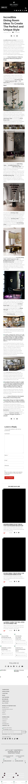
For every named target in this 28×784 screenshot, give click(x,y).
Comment (7, 433)
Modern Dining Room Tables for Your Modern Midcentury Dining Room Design (13, 58)
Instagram (12, 414)
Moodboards (5, 723)
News (3, 712)
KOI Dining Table (14, 212)
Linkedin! (5, 415)
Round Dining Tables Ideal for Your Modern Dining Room (14, 574)
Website (6, 465)
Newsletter (6, 410)
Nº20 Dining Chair (11, 314)
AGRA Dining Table (7, 118)
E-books (4, 722)
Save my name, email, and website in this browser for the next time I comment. (13, 473)
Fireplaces (5, 701)
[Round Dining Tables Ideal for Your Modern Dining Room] (14, 555)
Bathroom (5, 699)
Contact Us (5, 725)
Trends (4, 710)
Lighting (5, 693)
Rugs (3, 695)
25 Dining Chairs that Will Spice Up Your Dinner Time (14, 622)
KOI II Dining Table (19, 79)
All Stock (5, 703)
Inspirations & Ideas (7, 709)
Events (4, 714)
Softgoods (5, 697)
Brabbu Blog (5, 707)
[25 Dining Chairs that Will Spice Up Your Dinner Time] (14, 603)
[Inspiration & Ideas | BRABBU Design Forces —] (14, 4)
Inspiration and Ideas (14, 412)
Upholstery (5, 691)
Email (6, 460)
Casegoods (5, 689)
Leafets (4, 720)
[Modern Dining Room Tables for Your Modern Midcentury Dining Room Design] (14, 506)
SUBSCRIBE (24, 731)
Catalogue (5, 718)
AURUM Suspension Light (11, 81)
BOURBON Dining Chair (8, 175)
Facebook (17, 414)
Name (6, 455)
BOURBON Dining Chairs (14, 165)
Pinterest (7, 414)
